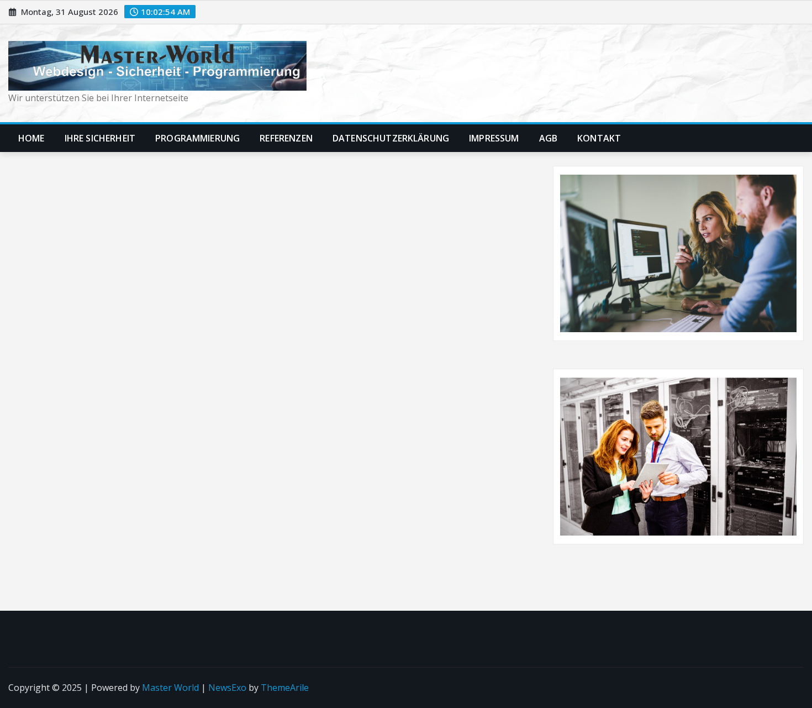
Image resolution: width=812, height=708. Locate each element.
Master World (170, 687)
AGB (548, 138)
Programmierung (197, 138)
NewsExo (227, 687)
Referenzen (286, 138)
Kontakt (599, 138)
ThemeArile (285, 687)
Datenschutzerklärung (391, 138)
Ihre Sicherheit (100, 138)
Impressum (494, 138)
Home (31, 138)
